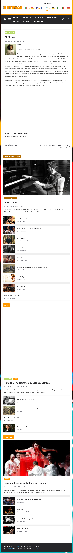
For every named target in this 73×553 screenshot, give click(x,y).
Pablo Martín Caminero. (11, 295)
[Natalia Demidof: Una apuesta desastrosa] (36, 342)
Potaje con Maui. (22, 509)
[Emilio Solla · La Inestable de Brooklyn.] (9, 230)
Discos (15, 17)
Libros (15, 378)
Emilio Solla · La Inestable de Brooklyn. (29, 228)
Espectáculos (39, 21)
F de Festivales (51, 17)
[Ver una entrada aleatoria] (68, 19)
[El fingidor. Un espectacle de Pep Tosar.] (9, 501)
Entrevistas (39, 17)
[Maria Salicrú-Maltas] (9, 428)
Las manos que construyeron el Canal (28, 409)
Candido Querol (19, 206)
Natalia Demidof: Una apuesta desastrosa (27, 382)
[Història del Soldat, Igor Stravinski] (9, 520)
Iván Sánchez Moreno (22, 386)
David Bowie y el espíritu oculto (14, 418)
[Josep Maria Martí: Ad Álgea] (9, 400)
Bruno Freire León (20, 41)
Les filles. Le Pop (11, 145)
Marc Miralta (21, 286)
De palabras (26, 21)
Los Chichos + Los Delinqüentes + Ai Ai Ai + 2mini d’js (53, 146)
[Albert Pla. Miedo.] (9, 530)
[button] (19, 17)
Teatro (7, 479)
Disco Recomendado (10, 198)
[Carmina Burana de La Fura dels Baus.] (36, 458)
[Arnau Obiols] (9, 239)
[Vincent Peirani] (9, 249)
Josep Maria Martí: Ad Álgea (25, 399)
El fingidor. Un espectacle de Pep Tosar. (29, 499)
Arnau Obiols (21, 238)
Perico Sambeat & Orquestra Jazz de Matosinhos (32, 267)
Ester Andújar (21, 277)
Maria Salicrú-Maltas (23, 427)
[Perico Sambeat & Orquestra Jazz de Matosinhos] (9, 268)
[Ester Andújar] (9, 278)
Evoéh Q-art (20, 257)
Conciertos (27, 17)
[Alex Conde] (36, 177)
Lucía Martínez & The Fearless (26, 219)
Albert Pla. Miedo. (22, 528)
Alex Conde (10, 202)
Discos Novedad (9, 32)
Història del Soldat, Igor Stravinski (27, 519)
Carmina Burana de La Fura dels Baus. (25, 482)
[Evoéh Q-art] (9, 259)
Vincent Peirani (21, 248)
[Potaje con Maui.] (9, 510)
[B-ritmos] (5, 19)
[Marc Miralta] (9, 288)
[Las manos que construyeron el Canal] (9, 410)
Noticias (16, 21)
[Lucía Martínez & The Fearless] (9, 220)
